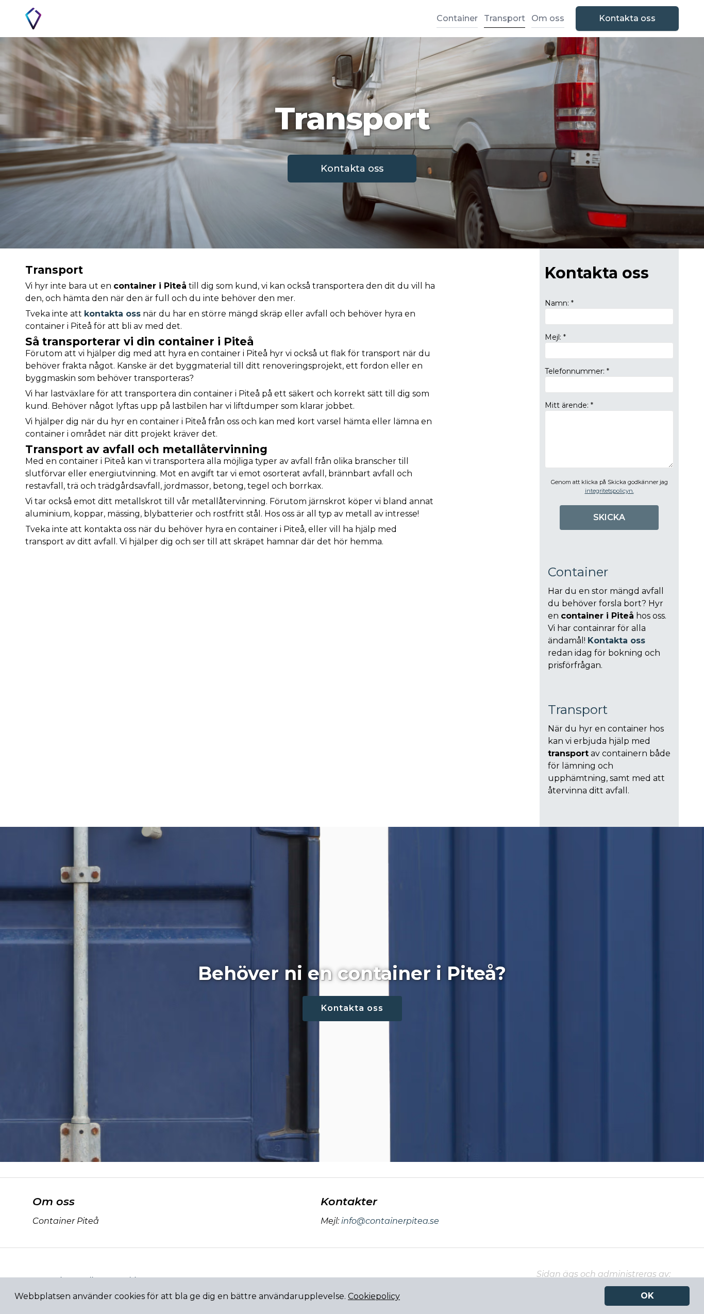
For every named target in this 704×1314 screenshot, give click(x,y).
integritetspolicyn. (609, 490)
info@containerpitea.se (390, 1221)
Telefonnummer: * (577, 371)
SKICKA (609, 517)
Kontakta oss (627, 18)
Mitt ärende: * (569, 405)
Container (457, 18)
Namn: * (559, 303)
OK (647, 1296)
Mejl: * (555, 337)
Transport (504, 18)
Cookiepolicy (374, 1296)
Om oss (547, 18)
